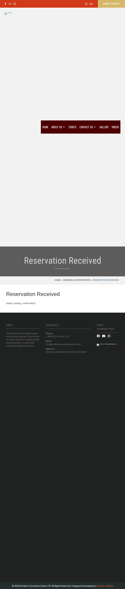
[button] (5, 4)
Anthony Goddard (104, 586)
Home (58, 280)
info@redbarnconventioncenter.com (63, 344)
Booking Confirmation (76, 280)
